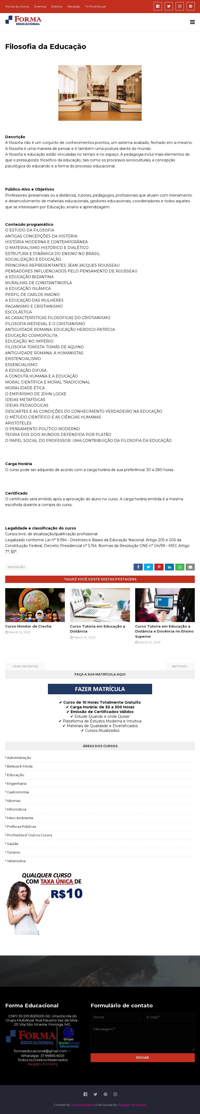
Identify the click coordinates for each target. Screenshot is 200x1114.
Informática (16, 809)
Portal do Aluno (17, 6)
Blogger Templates (132, 1105)
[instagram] (180, 6)
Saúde (12, 844)
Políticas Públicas (21, 826)
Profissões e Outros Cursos (29, 835)
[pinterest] (190, 6)
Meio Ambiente (20, 818)
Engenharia (16, 783)
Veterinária (16, 861)
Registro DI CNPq (42, 1064)
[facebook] (158, 6)
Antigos (179, 666)
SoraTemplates (82, 1105)
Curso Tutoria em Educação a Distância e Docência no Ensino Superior (164, 631)
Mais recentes (26, 666)
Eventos (40, 6)
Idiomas (13, 801)
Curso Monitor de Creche (28, 626)
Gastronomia (18, 792)
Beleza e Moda (20, 766)
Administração (19, 758)
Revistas (73, 6)
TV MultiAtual (95, 6)
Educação (16, 567)
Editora (56, 6)
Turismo (13, 852)
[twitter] (169, 6)
